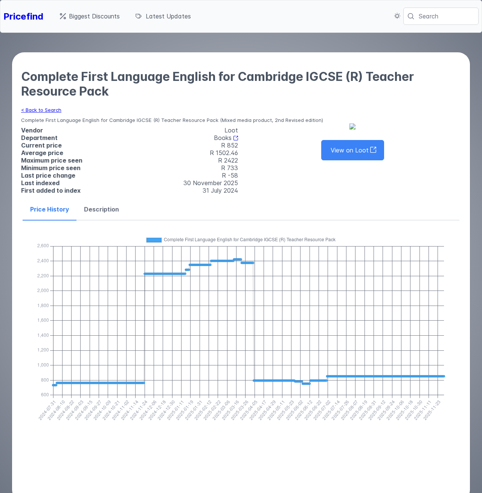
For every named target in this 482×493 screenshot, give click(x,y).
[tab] (49, 210)
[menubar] (125, 16)
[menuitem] (89, 16)
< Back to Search (41, 110)
